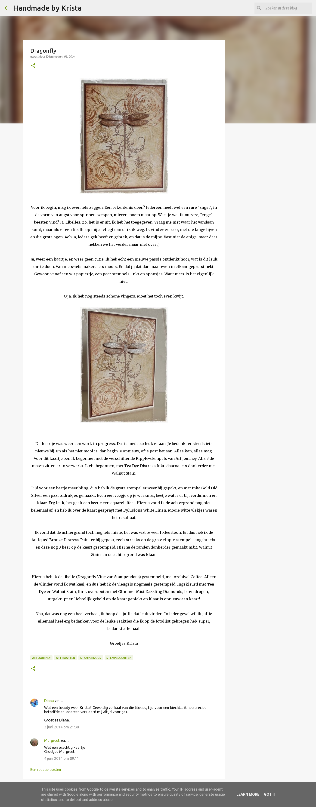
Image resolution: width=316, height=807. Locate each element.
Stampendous (90, 657)
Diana (49, 701)
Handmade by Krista (47, 8)
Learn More (247, 794)
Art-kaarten (65, 657)
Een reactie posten (45, 769)
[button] (33, 66)
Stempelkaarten (118, 657)
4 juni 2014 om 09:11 (61, 758)
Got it (270, 794)
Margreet (51, 740)
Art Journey (41, 657)
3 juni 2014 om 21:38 (61, 727)
